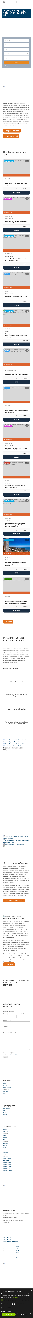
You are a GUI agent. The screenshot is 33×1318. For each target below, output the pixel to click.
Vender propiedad (11, 136)
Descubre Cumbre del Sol (14, 900)
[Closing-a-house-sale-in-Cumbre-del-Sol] (13, 744)
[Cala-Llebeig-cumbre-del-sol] (13, 844)
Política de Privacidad (15, 1055)
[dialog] (16, 1303)
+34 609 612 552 (7, 1237)
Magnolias (5, 1152)
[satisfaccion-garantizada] (12, 746)
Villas (4, 1112)
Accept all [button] (9, 1314)
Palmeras (5, 1156)
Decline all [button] (23, 1314)
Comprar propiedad (12, 130)
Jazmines (5, 1143)
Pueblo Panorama (7, 1170)
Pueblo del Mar (7, 1168)
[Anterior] (5, 168)
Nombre (5, 1014)
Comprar (5, 1083)
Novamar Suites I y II (8, 1158)
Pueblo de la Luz (7, 1162)
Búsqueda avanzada (10, 66)
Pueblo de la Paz (7, 1164)
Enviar (5, 1057)
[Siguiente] (27, 168)
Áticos (4, 1110)
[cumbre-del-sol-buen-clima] (16, 838)
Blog (4, 1093)
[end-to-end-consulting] (16, 742)
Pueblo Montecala (7, 1166)
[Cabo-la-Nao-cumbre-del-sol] (16, 842)
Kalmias (5, 1145)
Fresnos (5, 1139)
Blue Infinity (6, 1160)
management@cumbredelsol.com (11, 1241)
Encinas (5, 1137)
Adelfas (5, 1129)
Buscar (16, 62)
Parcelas (5, 1114)
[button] (16, 1311)
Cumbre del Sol (7, 1087)
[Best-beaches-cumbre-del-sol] (16, 846)
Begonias (5, 1131)
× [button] (31, 1290)
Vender (5, 1085)
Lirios (4, 1147)
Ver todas (8, 621)
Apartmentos (6, 1108)
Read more (15, 1297)
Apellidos (23, 1014)
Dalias (4, 1135)
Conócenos (9, 964)
